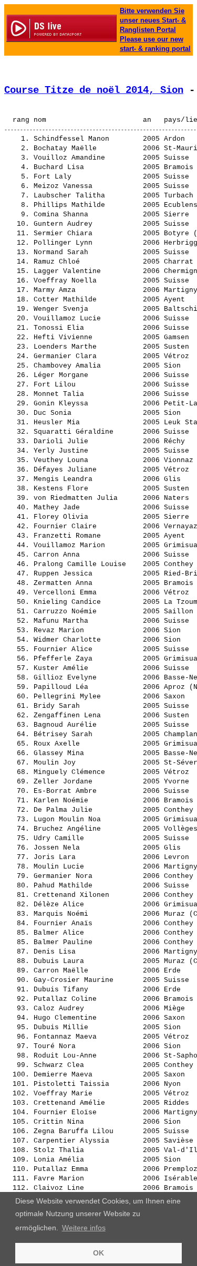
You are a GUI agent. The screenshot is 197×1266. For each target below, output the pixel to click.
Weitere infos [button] (84, 1227)
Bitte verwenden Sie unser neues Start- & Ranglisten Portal (153, 20)
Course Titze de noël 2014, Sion (93, 90)
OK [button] (98, 1253)
